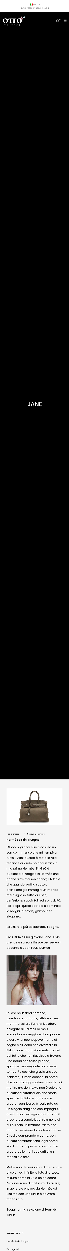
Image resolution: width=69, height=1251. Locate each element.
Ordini (46, 8)
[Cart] (56, 20)
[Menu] (64, 20)
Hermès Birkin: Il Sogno (18, 1241)
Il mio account (28, 8)
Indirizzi (39, 8)
